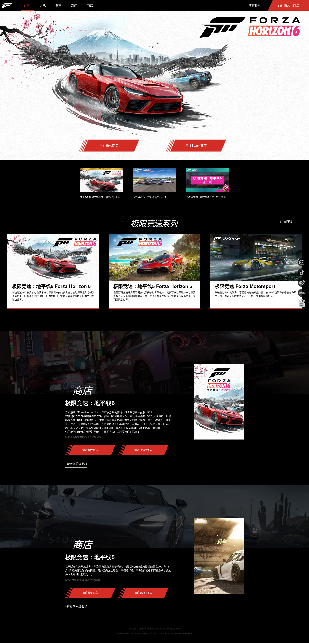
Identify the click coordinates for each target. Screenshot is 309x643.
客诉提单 (255, 5)
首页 (27, 5)
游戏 (43, 5)
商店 (90, 5)
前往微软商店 (109, 145)
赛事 (58, 5)
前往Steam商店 (288, 5)
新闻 (74, 5)
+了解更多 (286, 221)
